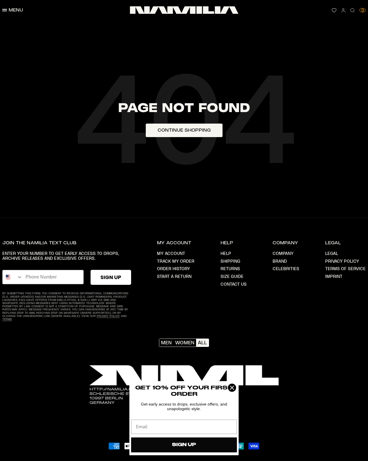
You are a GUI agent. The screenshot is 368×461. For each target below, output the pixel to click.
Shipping (230, 261)
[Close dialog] (232, 387)
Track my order (175, 261)
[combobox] (13, 277)
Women (184, 342)
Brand (280, 261)
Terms (7, 319)
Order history (173, 269)
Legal (331, 253)
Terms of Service (345, 269)
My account (171, 253)
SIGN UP (110, 277)
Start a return (174, 276)
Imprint (333, 276)
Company (283, 253)
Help (226, 253)
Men (166, 342)
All (202, 342)
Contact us (234, 284)
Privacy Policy (108, 316)
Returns (230, 269)
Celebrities (286, 269)
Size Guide (232, 276)
